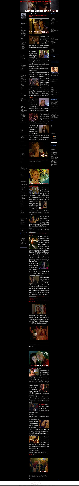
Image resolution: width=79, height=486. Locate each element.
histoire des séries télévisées (54, 158)
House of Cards (22, 111)
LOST (21, 131)
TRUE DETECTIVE (23, 213)
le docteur (55, 159)
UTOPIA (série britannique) (24, 218)
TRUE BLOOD (22, 212)
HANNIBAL (22, 101)
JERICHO (22, 120)
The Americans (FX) (23, 187)
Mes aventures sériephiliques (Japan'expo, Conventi (24, 136)
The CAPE (22, 189)
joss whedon (53, 152)
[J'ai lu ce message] (78, 485)
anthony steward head (36, 344)
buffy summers (53, 150)
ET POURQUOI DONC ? (23, 243)
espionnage (55, 163)
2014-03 (51, 132)
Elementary (22, 78)
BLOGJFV (22, 244)
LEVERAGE (22, 129)
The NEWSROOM (23, 198)
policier (52, 151)
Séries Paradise (52, 41)
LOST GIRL (22, 132)
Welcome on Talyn (53, 51)
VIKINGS (22, 223)
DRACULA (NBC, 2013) (23, 75)
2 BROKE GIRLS (22, 24)
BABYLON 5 (22, 38)
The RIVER (22, 201)
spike (38, 344)
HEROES (22, 109)
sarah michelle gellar (40, 160)
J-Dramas (22, 118)
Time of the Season (53, 48)
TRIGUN (21, 210)
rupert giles (32, 344)
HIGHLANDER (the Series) (24, 110)
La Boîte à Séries (52, 20)
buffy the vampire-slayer (54, 155)
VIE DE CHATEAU (23, 238)
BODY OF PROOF (23, 47)
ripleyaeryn (52, 100)
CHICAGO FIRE (22, 57)
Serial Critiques (52, 38)
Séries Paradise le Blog (53, 42)
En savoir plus (53, 485)
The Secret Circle (22, 202)
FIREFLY (22, 88)
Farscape (22, 84)
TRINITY (21, 211)
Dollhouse (22, 74)
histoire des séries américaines (54, 164)
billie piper (55, 161)
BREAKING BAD (22, 48)
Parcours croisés (22, 153)
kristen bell (55, 151)
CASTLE (22, 54)
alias (54, 156)
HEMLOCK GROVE (23, 106)
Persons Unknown (23, 155)
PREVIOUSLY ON (53, 37)
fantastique (54, 160)
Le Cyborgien (52, 24)
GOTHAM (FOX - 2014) (23, 99)
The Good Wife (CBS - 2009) (24, 193)
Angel (21, 37)
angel (36, 161)
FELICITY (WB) (22, 85)
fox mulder (52, 155)
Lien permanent (39, 475)
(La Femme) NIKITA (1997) (23, 23)
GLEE (21, 97)
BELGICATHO (22, 242)
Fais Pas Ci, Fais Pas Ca (23, 83)
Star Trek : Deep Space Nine (24, 169)
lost (51, 160)
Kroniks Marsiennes (53, 19)
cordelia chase (33, 161)
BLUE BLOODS (22, 46)
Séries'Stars (52, 43)
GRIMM (21, 100)
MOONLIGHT (22, 138)
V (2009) (22, 219)
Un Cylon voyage (52, 50)
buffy (55, 154)
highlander (52, 154)
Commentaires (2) (43, 475)
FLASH (21, 89)
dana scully (53, 162)
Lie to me (22, 130)
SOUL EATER (22, 167)
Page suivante (31, 478)
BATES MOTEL (22, 39)
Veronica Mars (22, 220)
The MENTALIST (22, 197)
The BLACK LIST (22, 188)
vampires (52, 161)
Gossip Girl (22, 98)
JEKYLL (21, 119)
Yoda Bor (52, 102)
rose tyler (52, 149)
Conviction (22, 60)
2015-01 (51, 124)
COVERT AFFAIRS (23, 66)
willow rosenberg (30, 161)
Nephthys (52, 104)
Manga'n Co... (52, 29)
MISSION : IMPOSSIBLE (23, 137)
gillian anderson (55, 157)
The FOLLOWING (22, 192)
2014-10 (51, 125)
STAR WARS (22, 175)
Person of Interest (22, 154)
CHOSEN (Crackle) (23, 58)
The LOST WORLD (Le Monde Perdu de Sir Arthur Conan (23, 196)
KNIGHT (51, 106)
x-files (55, 150)
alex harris (47, 160)
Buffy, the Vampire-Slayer (23, 49)
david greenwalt (36, 160)
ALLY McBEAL (22, 32)
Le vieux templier (22, 239)
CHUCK (21, 59)
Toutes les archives (53, 133)
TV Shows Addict (52, 49)
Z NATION (22, 230)
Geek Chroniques (53, 18)
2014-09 (51, 126)
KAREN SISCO (22, 121)
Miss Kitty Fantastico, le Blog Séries (54, 30)
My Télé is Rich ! (52, 31)
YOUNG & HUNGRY (23, 229)
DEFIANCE (22, 69)
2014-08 (51, 127)
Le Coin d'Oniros (52, 23)
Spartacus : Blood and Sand (24, 168)
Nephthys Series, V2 (53, 32)
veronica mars (55, 153)
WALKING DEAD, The (23, 224)
